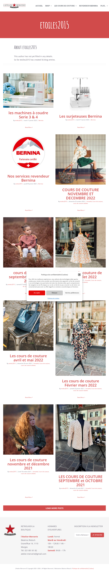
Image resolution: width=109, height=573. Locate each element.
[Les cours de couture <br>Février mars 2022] (80, 338)
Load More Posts (54, 508)
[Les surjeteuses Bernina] (80, 92)
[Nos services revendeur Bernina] (28, 152)
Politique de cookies (53, 298)
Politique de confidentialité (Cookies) (83, 568)
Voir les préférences (72, 293)
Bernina (41, 120)
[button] (79, 275)
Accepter (37, 293)
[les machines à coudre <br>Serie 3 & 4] (28, 90)
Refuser (54, 293)
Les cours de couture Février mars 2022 (80, 383)
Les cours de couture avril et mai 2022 (28, 357)
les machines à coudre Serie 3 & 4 (28, 114)
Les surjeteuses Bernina (80, 116)
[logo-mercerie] (14, 4)
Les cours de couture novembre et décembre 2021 (28, 463)
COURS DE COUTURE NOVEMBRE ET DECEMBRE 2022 (80, 193)
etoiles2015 (18, 120)
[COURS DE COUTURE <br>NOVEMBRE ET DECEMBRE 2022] (80, 159)
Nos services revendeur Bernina (28, 178)
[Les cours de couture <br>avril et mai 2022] (28, 325)
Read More (28, 127)
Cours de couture (97, 201)
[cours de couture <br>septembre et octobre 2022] (28, 242)
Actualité (89, 201)
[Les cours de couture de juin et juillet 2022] (80, 242)
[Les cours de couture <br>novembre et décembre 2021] (28, 429)
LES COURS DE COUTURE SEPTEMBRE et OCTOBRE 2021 (81, 480)
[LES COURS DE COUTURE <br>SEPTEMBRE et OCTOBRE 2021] (80, 437)
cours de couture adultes (80, 203)
